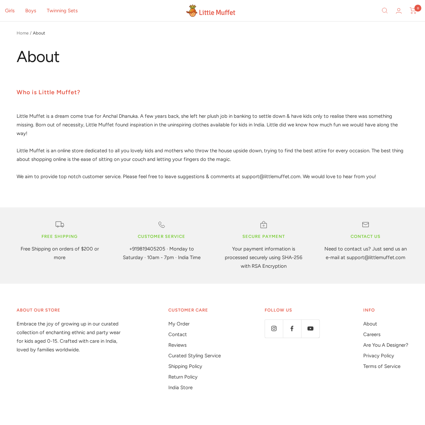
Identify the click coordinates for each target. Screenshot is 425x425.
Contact (177, 334)
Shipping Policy (185, 366)
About (370, 324)
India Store (180, 387)
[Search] (385, 11)
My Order (179, 324)
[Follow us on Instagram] (274, 328)
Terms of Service (381, 366)
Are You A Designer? (385, 345)
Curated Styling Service (194, 356)
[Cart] (413, 10)
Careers (372, 334)
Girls (10, 11)
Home (23, 33)
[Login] (399, 11)
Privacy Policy (378, 356)
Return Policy (183, 377)
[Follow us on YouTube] (310, 328)
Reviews (177, 345)
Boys (30, 11)
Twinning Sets (62, 11)
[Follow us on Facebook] (292, 328)
